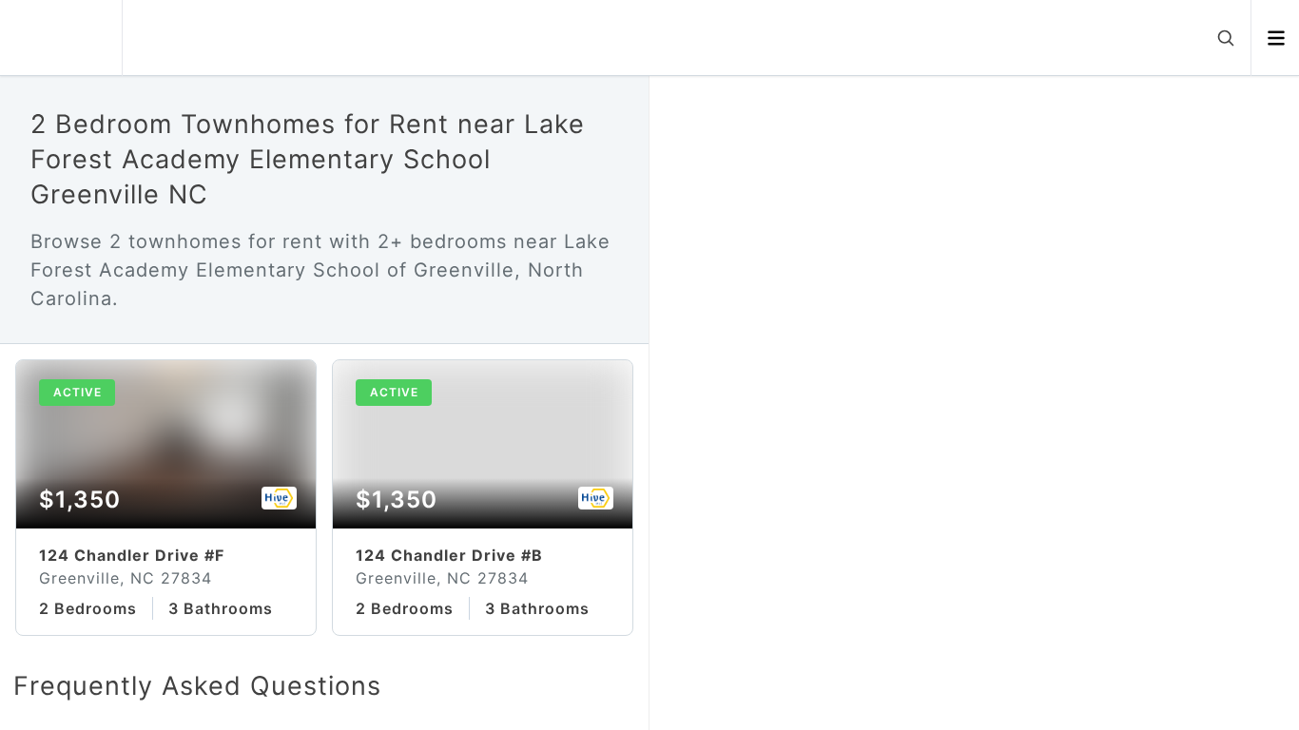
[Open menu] (1276, 38)
